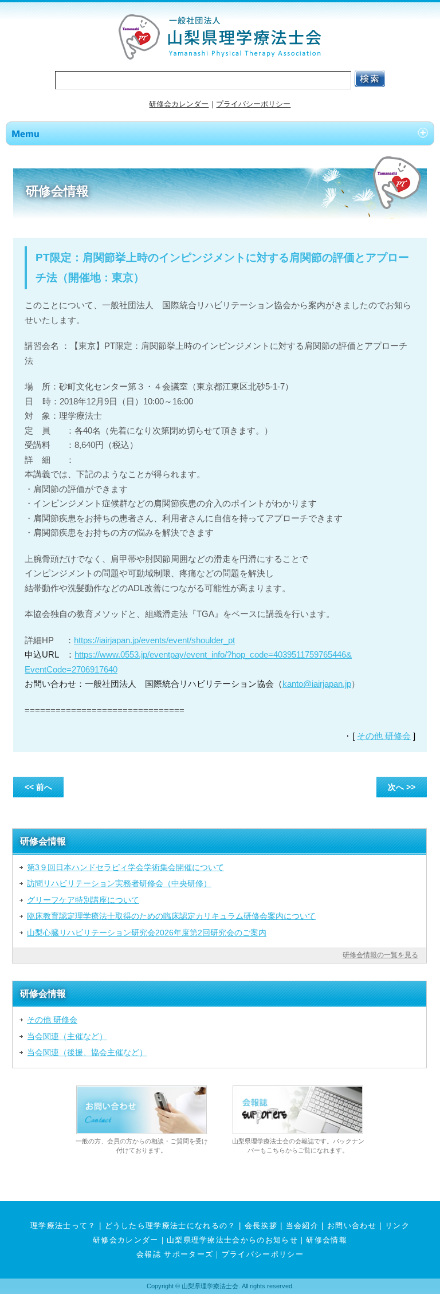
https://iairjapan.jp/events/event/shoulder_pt (154, 640)
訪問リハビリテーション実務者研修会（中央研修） (119, 883)
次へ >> (401, 787)
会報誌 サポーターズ (174, 1254)
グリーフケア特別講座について (83, 899)
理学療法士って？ (63, 1225)
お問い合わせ (351, 1225)
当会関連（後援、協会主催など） (87, 1052)
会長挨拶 (261, 1225)
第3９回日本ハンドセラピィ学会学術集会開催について (125, 867)
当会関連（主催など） (67, 1036)
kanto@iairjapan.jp (316, 684)
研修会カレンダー (179, 104)
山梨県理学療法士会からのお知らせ (232, 1240)
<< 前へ (38, 787)
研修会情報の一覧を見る (380, 955)
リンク (397, 1225)
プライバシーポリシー (253, 104)
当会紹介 (302, 1225)
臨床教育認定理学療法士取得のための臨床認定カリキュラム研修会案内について (171, 916)
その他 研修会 (384, 736)
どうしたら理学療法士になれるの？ (170, 1225)
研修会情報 (326, 1240)
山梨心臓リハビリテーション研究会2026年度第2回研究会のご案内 (146, 932)
